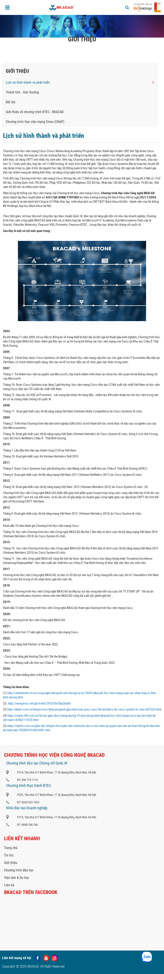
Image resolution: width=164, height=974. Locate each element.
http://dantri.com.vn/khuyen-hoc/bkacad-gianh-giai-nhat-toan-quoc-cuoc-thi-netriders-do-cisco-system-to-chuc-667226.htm (83, 709)
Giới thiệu (10, 863)
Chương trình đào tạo (18, 870)
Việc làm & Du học (16, 878)
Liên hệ (9, 885)
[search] (127, 7)
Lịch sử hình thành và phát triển (28, 82)
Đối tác (10, 102)
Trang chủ (58, 48)
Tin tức (9, 855)
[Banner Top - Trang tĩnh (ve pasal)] (82, 26)
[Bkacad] (62, 7)
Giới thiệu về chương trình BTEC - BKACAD (35, 112)
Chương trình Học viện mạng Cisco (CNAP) (35, 122)
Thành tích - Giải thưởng (22, 92)
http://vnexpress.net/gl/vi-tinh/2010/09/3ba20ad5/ (39, 703)
